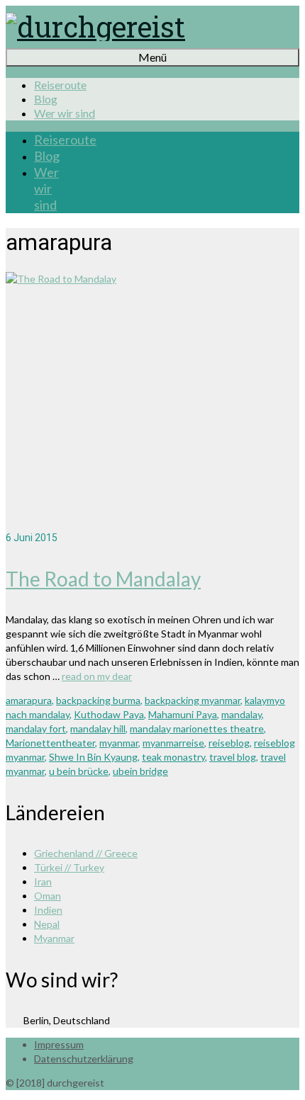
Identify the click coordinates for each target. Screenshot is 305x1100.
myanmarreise (173, 743)
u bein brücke (79, 771)
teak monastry (173, 757)
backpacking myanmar (192, 700)
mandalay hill (98, 728)
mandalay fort (36, 728)
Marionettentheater (50, 743)
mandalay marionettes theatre (197, 728)
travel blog (232, 757)
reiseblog (229, 743)
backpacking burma (98, 700)
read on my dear (97, 676)
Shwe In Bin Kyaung (93, 757)
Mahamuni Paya (182, 714)
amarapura (29, 700)
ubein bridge (140, 771)
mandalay (241, 714)
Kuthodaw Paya (109, 714)
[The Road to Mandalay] (152, 401)
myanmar (118, 743)
